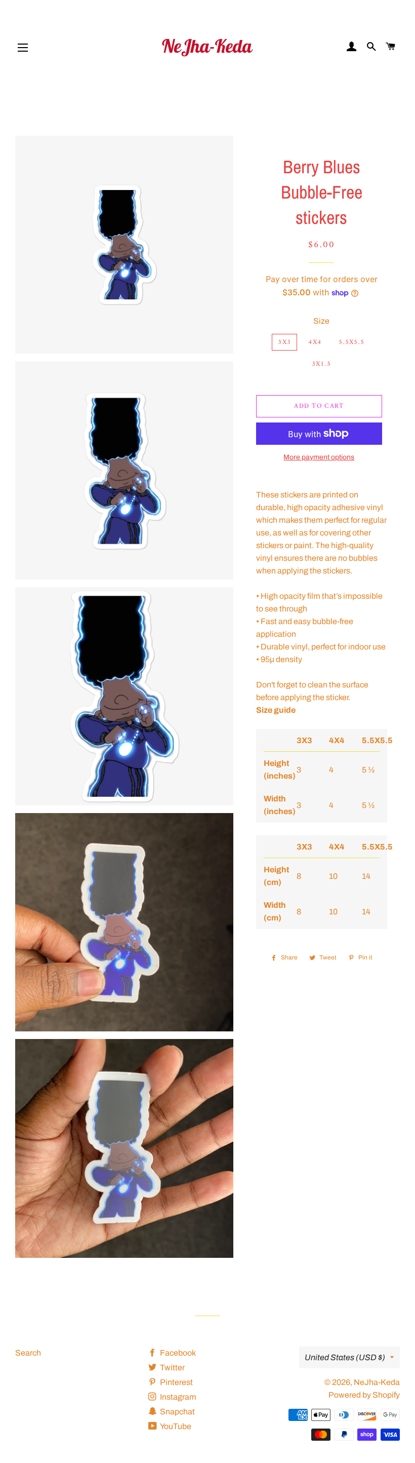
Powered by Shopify (364, 1395)
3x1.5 (321, 364)
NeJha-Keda (377, 1382)
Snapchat (176, 1411)
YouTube (175, 1426)
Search (28, 1353)
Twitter (171, 1367)
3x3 (284, 342)
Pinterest (175, 1382)
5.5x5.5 (351, 342)
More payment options (318, 457)
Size (321, 321)
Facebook (177, 1353)
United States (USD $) (345, 1357)
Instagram (177, 1397)
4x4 (314, 342)
